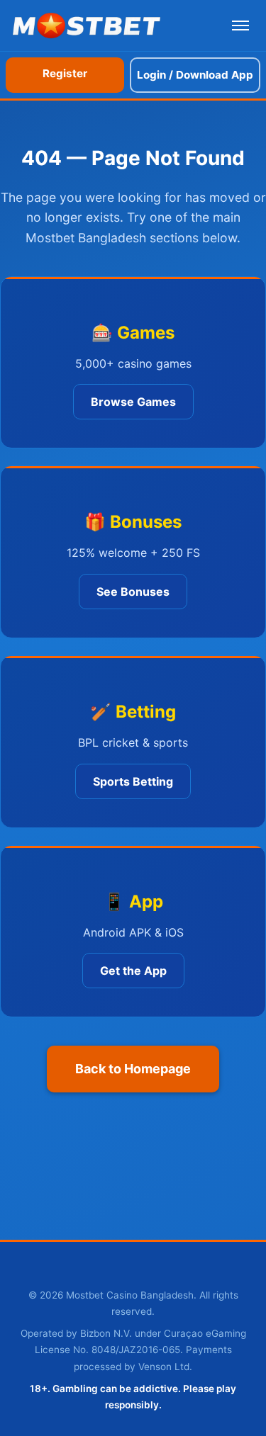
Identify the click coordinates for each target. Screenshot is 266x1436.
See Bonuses (133, 591)
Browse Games (133, 402)
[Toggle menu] (240, 25)
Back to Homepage (133, 1068)
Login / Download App (195, 74)
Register (65, 73)
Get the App (133, 970)
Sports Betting (133, 781)
